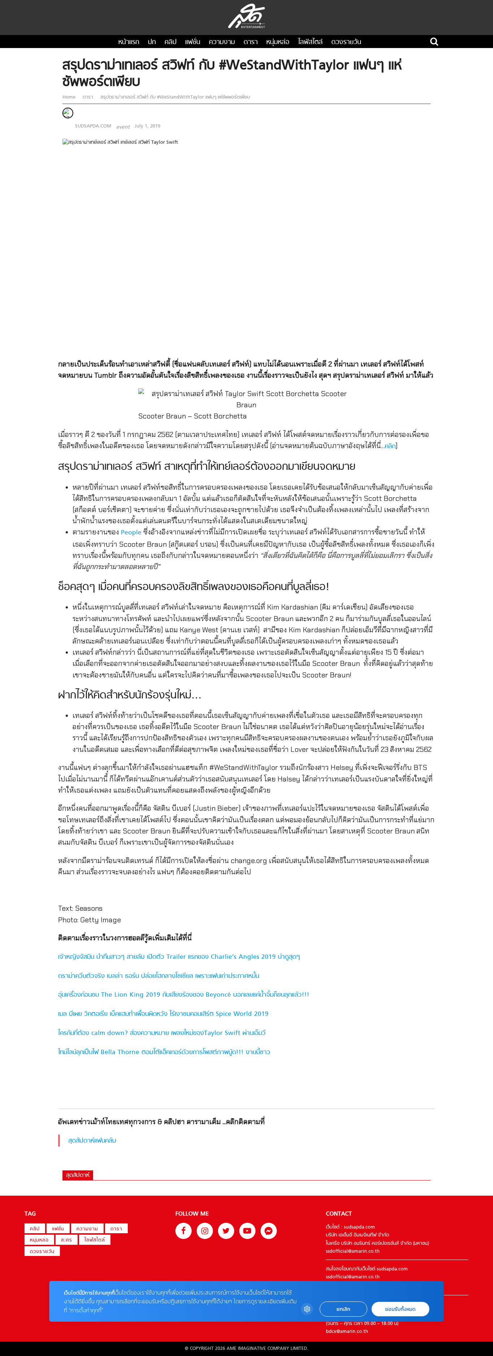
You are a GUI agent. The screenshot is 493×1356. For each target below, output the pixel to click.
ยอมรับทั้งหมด (400, 1309)
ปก (152, 42)
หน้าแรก (128, 42)
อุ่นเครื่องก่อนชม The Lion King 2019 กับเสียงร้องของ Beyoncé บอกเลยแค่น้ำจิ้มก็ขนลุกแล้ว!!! (183, 995)
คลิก (390, 446)
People (131, 533)
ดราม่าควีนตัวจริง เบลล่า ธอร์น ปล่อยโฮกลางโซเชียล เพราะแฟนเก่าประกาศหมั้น (158, 976)
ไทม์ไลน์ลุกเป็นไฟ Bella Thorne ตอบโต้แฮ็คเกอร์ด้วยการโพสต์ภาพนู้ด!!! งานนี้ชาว (164, 1052)
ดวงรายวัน (346, 42)
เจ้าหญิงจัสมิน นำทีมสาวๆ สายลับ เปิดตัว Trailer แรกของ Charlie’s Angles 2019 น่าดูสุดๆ (179, 957)
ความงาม (222, 42)
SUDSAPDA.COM (93, 126)
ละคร (66, 1240)
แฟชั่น (192, 42)
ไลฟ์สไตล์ (310, 42)
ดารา (251, 42)
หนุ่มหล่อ (277, 42)
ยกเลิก (343, 1309)
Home (69, 97)
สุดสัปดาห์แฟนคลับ (92, 1141)
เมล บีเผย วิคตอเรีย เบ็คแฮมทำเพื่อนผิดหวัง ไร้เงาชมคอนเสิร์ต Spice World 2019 (163, 1014)
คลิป (170, 42)
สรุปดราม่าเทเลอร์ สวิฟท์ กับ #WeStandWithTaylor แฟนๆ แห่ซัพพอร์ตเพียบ (174, 97)
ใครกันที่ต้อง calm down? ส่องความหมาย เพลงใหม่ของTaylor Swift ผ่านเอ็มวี (162, 1033)
